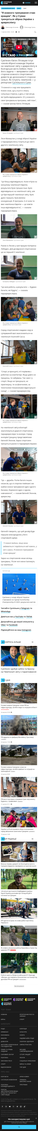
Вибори (4, 1038)
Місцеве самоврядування (26, 1050)
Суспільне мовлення (9, 1080)
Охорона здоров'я (27, 1041)
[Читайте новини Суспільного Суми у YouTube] (9, 1106)
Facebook (13, 625)
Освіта (22, 1035)
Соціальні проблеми (28, 1061)
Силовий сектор (7, 1054)
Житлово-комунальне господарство (9, 1045)
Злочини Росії (6, 1061)
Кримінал (4, 1032)
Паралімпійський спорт (8, 8)
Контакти (4, 1076)
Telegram (25, 608)
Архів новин (24, 1076)
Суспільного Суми (21, 82)
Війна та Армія (25, 1064)
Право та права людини (7, 1050)
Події (3, 1029)
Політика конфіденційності (8, 1085)
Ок (19, 1127)
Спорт (24, 8)
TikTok (29, 616)
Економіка (5, 1035)
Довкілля (4, 1041)
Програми (23, 1085)
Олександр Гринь (29, 27)
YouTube (19, 616)
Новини (4, 1014)
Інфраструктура (26, 1044)
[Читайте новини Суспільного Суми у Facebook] (2, 1106)
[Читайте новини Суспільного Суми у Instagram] (6, 1106)
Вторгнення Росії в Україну (27, 1015)
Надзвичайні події (27, 1038)
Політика (4, 1057)
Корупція (23, 1029)
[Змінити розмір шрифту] (35, 32)
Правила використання (25, 1080)
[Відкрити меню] (36, 2)
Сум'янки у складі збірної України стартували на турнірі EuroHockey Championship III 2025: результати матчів (18, 599)
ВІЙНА (3, 1019)
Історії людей (25, 1054)
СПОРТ (18, 8)
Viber (3, 625)
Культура (23, 1032)
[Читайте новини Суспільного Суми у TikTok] (24, 1106)
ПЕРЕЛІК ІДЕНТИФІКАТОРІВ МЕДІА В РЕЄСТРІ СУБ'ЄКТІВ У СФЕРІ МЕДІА (9, 1092)
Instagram (26, 630)
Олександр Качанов (12, 27)
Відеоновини (6, 1067)
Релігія (22, 1057)
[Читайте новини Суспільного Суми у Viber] (13, 1106)
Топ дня (23, 1067)
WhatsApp (5, 611)
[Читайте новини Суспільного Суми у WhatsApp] (20, 1106)
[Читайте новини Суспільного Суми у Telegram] (17, 1106)
